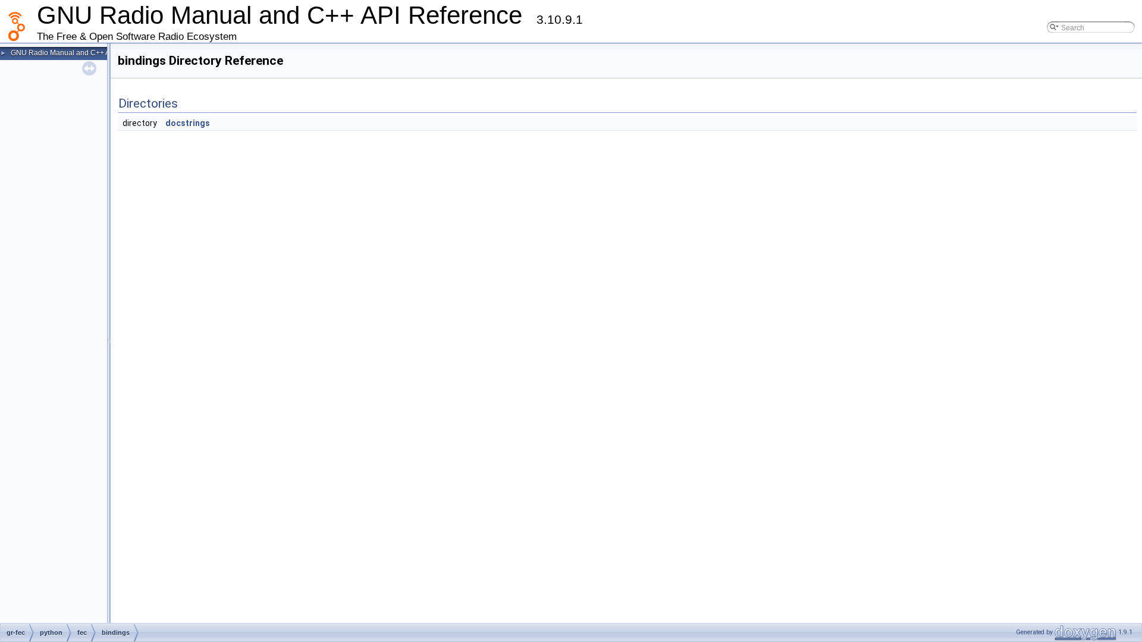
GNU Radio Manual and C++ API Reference (81, 53)
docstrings (187, 123)
